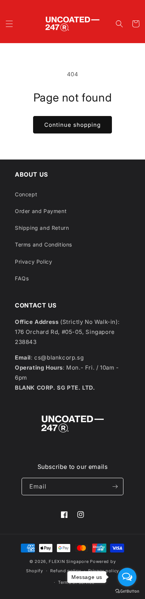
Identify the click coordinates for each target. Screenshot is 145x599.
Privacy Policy (33, 261)
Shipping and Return (42, 228)
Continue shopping (72, 124)
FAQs (22, 278)
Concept (26, 194)
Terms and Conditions (43, 244)
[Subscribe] (115, 486)
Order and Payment (41, 211)
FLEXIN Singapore (68, 561)
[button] (9, 24)
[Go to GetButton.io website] (127, 591)
